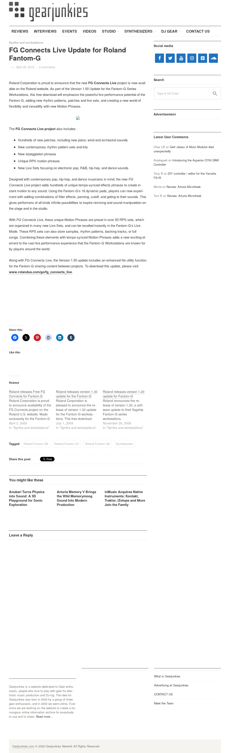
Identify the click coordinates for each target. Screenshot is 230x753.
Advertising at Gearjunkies (171, 685)
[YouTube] (181, 58)
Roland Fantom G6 (36, 444)
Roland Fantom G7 (66, 444)
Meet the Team (164, 703)
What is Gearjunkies (167, 676)
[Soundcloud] (213, 58)
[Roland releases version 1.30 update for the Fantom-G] (79, 409)
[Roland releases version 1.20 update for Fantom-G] (126, 409)
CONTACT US (163, 694)
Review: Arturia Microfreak (183, 187)
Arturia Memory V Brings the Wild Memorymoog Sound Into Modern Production (76, 498)
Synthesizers (124, 444)
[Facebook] (159, 58)
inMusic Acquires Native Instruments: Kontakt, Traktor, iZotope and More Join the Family (125, 498)
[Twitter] (170, 58)
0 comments (47, 67)
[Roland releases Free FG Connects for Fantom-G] (32, 409)
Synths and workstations (26, 42)
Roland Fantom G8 (97, 444)
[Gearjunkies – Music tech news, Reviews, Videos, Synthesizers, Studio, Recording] (48, 11)
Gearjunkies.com (23, 746)
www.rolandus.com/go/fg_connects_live (40, 271)
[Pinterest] (202, 58)
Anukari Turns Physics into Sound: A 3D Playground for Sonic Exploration (26, 498)
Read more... (44, 716)
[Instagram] (191, 58)
